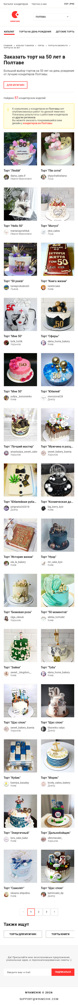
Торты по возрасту (58, 46)
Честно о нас (39, 4)
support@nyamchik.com (39, 999)
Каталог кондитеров (16, 4)
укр (66, 4)
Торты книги (60, 934)
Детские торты (65, 31)
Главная (8, 46)
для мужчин (15, 85)
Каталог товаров (25, 46)
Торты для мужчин (22, 934)
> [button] (54, 912)
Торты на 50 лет (12, 48)
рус (72, 4)
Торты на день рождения (35, 31)
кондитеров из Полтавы (37, 123)
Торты (41, 46)
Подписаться (63, 972)
